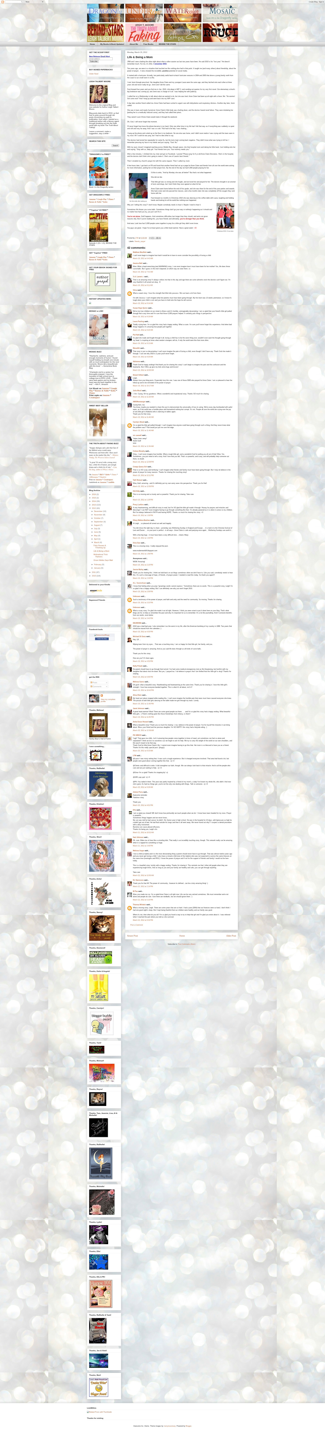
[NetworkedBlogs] (101, 635)
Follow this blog (102, 638)
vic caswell (137, 435)
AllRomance (93, 477)
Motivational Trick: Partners (101, 555)
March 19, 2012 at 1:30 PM (143, 515)
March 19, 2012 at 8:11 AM (143, 285)
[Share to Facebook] (157, 238)
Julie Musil (137, 391)
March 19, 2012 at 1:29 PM (143, 500)
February (98, 564)
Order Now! (93, 74)
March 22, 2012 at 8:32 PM (143, 920)
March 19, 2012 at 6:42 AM (143, 258)
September (98, 522)
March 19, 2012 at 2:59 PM (143, 591)
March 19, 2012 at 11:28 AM (143, 397)
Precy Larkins (138, 505)
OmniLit (103, 477)
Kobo (105, 202)
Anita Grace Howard (141, 722)
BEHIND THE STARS (167, 44)
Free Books (148, 44)
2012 (94, 508)
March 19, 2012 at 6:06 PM (143, 677)
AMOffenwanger (139, 402)
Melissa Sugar (138, 851)
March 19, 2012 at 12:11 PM (143, 475)
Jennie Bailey (138, 569)
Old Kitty (136, 491)
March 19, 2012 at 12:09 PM (143, 462)
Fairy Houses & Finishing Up (100, 546)
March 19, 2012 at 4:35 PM (143, 632)
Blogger (188, 1426)
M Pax (135, 891)
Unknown (136, 596)
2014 (94, 501)
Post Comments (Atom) (186, 944)
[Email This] (150, 238)
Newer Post (132, 936)
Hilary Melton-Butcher (141, 520)
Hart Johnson (138, 837)
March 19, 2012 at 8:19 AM (143, 317)
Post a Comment (136, 925)
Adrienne (136, 361)
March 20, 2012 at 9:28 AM (143, 787)
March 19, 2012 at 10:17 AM (143, 386)
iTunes (110, 199)
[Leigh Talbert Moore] (90, 303)
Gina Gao (136, 543)
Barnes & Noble (95, 202)
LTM (134, 755)
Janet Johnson (138, 708)
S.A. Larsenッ (138, 277)
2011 (94, 572)
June (96, 532)
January (97, 568)
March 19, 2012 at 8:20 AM (143, 330)
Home (92, 44)
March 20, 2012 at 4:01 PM (143, 805)
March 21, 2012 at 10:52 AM (143, 832)
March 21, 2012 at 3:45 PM (143, 846)
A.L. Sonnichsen (139, 583)
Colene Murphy (139, 451)
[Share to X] (155, 238)
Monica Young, (103, 456)
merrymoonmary (170, 1426)
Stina (135, 290)
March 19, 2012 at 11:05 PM (143, 717)
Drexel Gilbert (138, 375)
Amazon (92, 199)
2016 (94, 494)
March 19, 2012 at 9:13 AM (143, 343)
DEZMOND (137, 623)
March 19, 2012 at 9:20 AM (143, 357)
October (97, 518)
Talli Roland (137, 480)
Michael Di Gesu (139, 636)
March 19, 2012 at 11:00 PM (143, 704)
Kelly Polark (137, 666)
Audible (111, 482)
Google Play (102, 199)
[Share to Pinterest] (160, 238)
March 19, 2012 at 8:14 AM (143, 303)
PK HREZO (137, 735)
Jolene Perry (138, 792)
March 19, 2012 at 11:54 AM (143, 446)
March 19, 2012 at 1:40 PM (143, 538)
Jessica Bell (137, 263)
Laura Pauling (138, 321)
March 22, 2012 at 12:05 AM (143, 875)
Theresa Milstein (139, 905)
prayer (143, 241)
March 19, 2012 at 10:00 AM (143, 370)
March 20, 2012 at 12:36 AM (143, 730)
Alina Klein (137, 695)
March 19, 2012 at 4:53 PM (143, 661)
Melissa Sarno (138, 682)
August (97, 525)
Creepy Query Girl (140, 467)
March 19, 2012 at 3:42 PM (143, 618)
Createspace (94, 397)
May (96, 535)
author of (103, 468)
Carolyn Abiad (138, 422)
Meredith (136, 348)
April (96, 539)
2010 (94, 576)
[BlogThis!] (152, 238)
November (98, 515)
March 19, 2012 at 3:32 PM (143, 602)
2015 (94, 498)
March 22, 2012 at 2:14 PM (143, 886)
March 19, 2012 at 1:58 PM (143, 554)
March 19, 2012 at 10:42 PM (143, 690)
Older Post (231, 936)
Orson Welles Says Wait (103, 560)
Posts (94, 683)
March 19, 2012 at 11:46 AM (143, 417)
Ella (134, 810)
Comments (96, 686)
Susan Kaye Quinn (140, 308)
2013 (94, 505)
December (98, 511)
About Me (134, 44)
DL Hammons (138, 880)
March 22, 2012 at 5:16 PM (143, 900)
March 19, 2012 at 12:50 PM (143, 486)
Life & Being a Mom (101, 551)
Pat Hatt (136, 335)
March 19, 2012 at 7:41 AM (143, 272)
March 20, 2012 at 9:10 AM (143, 751)
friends (137, 241)
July (96, 528)
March (97, 542)
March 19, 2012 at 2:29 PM (143, 578)
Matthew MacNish (140, 252)
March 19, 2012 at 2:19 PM (143, 565)
